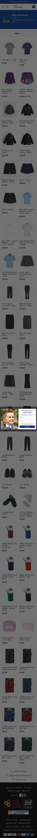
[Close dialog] (35, 410)
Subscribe (27, 426)
